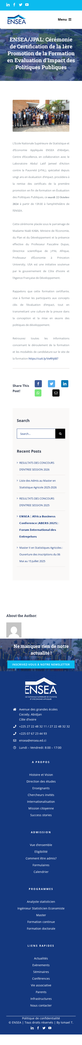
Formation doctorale (41, 928)
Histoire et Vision (41, 775)
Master (41, 915)
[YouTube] (27, 4)
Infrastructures (41, 999)
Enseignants (41, 788)
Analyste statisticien (41, 902)
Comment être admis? (41, 858)
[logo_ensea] (16, 16)
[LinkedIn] (8, 4)
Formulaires (41, 865)
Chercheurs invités (41, 795)
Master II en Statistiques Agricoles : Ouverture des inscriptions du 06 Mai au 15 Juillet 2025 (41, 554)
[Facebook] (14, 4)
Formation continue (41, 922)
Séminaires (41, 972)
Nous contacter (41, 1005)
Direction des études (41, 781)
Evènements (41, 965)
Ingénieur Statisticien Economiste (41, 908)
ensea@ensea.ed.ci (32, 740)
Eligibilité (41, 852)
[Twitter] (20, 4)
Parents (41, 992)
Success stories (41, 815)
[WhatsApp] (38, 393)
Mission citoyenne (41, 808)
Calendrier (41, 872)
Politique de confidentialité (41, 1018)
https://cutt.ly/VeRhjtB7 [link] (43, 358)
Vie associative (41, 985)
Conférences (41, 978)
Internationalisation (41, 802)
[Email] (56, 393)
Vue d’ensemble (41, 845)
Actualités (41, 958)
